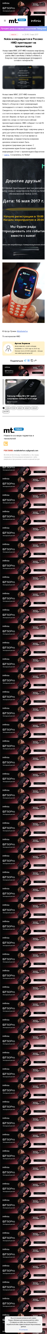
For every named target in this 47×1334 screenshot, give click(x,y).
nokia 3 (20, 408)
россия (5, 412)
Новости (13, 34)
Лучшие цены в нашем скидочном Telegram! (23, 28)
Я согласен (23, 1330)
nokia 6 (34, 408)
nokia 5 (27, 408)
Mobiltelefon (22, 331)
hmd (13, 408)
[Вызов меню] (5, 21)
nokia (8, 408)
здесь (6, 155)
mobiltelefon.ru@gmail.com (26, 450)
